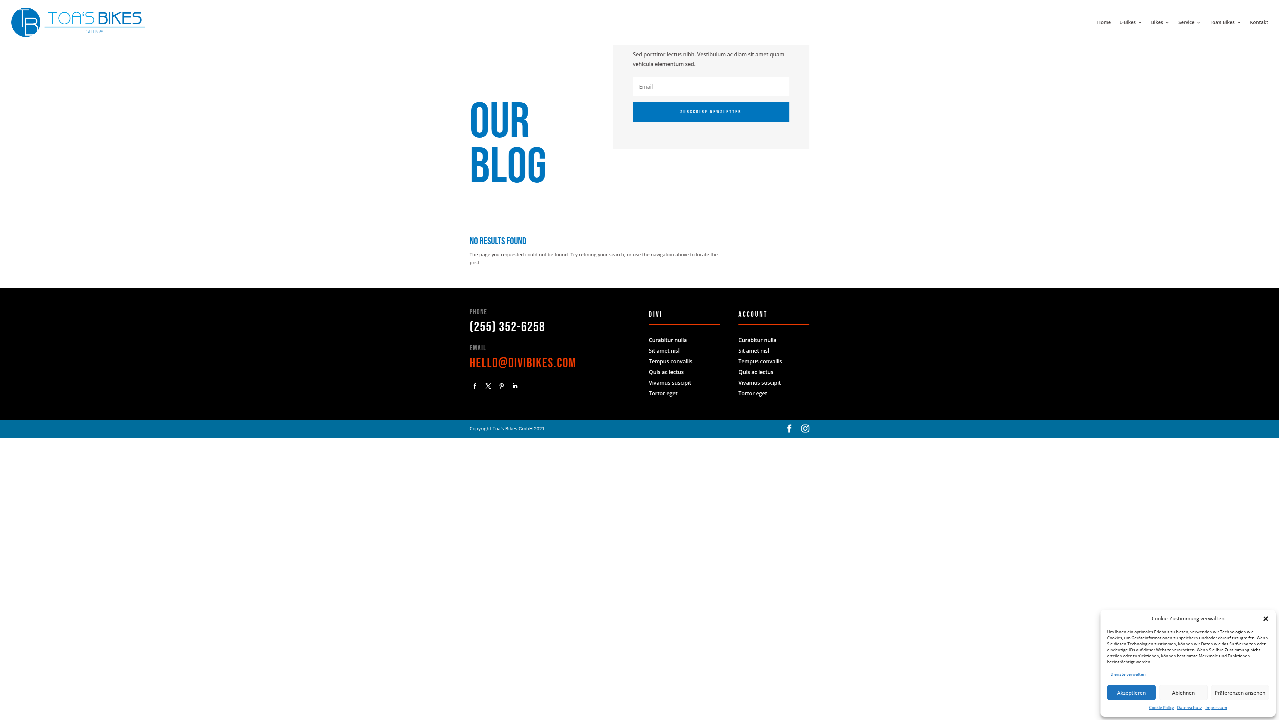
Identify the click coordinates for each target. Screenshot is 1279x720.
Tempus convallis (670, 361)
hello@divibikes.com (523, 363)
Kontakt (1259, 22)
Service (1186, 22)
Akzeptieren (1131, 692)
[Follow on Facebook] (475, 386)
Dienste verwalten (1128, 674)
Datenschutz (1189, 707)
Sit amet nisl (664, 350)
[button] (1265, 618)
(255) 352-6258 (507, 327)
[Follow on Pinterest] (501, 386)
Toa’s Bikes (1222, 22)
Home (1104, 22)
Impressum (1216, 707)
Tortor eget (663, 393)
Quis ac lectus (666, 372)
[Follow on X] (488, 386)
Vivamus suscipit (670, 382)
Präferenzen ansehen (1240, 692)
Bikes (1157, 22)
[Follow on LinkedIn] (515, 386)
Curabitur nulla (668, 340)
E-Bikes (1127, 22)
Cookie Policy (1161, 707)
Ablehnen (1183, 692)
